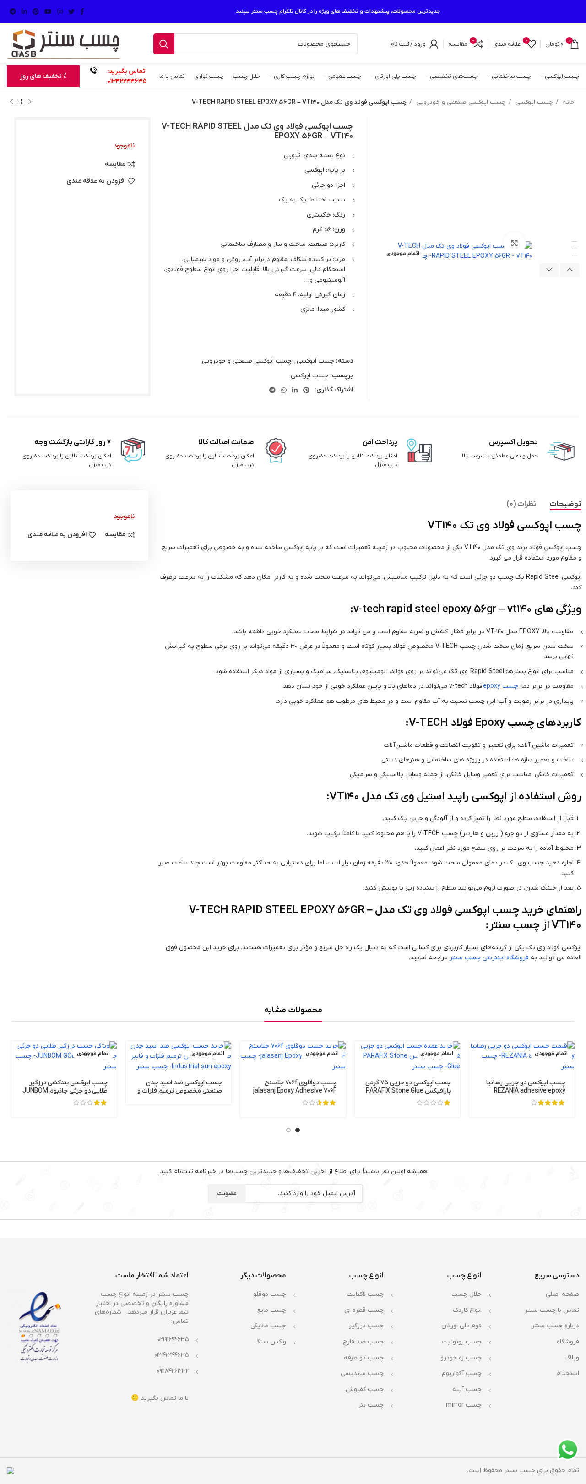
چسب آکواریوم (462, 1373)
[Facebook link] (82, 11)
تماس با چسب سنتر (552, 1310)
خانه (568, 102)
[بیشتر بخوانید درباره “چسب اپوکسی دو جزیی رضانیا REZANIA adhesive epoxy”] (476, 1056)
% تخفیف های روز (43, 76)
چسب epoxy (500, 686)
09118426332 (173, 1371)
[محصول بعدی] (11, 102)
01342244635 (127, 81)
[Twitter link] (71, 11)
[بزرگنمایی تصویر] (514, 243)
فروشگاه (568, 1341)
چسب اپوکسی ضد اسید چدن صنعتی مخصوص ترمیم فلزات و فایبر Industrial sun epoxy (179, 1090)
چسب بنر (371, 1405)
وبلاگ (571, 1358)
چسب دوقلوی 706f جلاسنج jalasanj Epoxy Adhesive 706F (294, 1086)
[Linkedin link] (24, 11)
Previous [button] (569, 270)
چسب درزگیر (366, 1325)
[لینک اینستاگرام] (59, 11)
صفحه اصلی (562, 1294)
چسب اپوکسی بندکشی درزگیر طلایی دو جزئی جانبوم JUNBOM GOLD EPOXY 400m (65, 1090)
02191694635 (173, 1339)
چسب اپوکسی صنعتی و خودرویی (460, 102)
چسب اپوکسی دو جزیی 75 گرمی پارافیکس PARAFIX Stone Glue (408, 1086)
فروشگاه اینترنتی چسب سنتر (489, 957)
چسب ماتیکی (268, 1325)
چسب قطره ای (364, 1310)
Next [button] (549, 270)
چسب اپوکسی (533, 102)
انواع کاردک (467, 1310)
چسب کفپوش (365, 1389)
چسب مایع (271, 1310)
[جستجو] (163, 43)
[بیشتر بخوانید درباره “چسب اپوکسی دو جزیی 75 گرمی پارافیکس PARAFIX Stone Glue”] (361, 1056)
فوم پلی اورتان (461, 1325)
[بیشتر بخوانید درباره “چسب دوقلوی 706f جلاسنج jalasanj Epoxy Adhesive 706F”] (247, 1056)
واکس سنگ (270, 1341)
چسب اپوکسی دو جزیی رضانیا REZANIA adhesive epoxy (525, 1086)
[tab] (565, 504)
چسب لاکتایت (365, 1294)
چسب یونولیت (462, 1341)
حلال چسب (466, 1294)
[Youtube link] (48, 11)
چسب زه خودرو (461, 1358)
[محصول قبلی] (29, 102)
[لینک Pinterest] (36, 11)
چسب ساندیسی (362, 1373)
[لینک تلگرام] (13, 11)
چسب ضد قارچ (363, 1341)
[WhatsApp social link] (283, 390)
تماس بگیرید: (126, 71)
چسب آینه (467, 1389)
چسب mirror (464, 1405)
